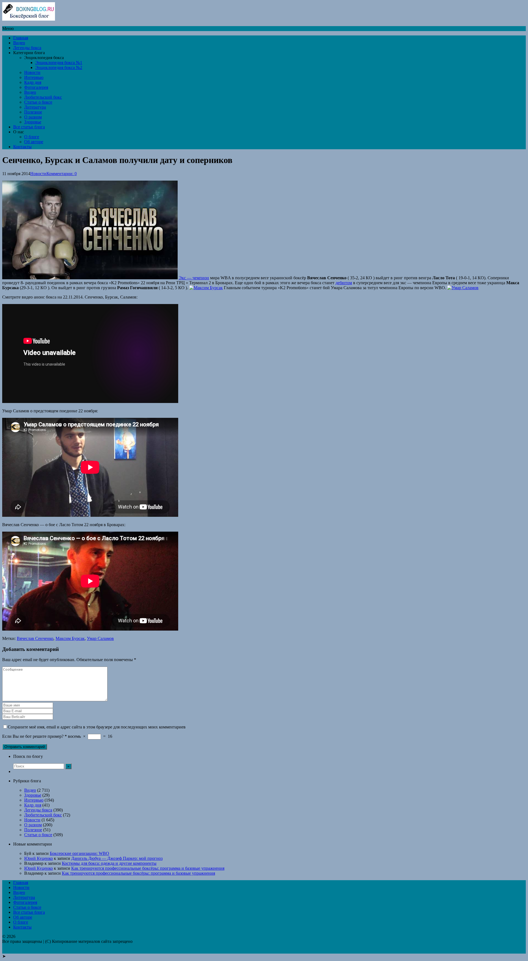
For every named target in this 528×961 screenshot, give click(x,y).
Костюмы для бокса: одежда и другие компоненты (109, 863)
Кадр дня (32, 82)
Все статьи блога (29, 127)
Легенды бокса (27, 47)
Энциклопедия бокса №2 (58, 67)
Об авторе (33, 141)
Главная (20, 37)
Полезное (33, 112)
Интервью (33, 77)
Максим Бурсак (70, 638)
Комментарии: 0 (61, 173)
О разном (33, 117)
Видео (19, 42)
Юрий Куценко (38, 858)
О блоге (31, 136)
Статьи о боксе (38, 102)
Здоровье (32, 122)
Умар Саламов (100, 638)
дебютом (344, 282)
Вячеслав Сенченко (35, 638)
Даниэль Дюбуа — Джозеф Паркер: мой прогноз (117, 858)
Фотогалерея (36, 87)
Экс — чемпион (194, 277)
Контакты (22, 146)
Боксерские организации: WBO (79, 853)
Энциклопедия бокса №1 (58, 62)
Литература (35, 107)
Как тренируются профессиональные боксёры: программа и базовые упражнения (147, 868)
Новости (32, 72)
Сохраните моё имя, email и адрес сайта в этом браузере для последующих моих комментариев (97, 727)
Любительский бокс (43, 97)
